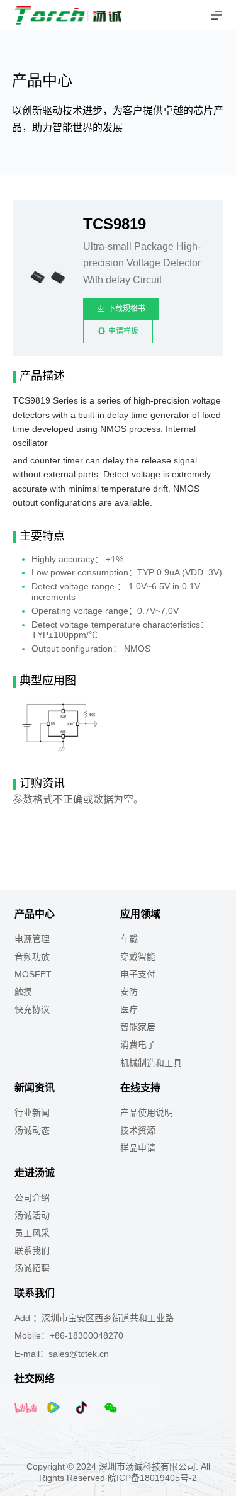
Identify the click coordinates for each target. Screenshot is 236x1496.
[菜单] (216, 15)
